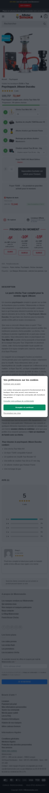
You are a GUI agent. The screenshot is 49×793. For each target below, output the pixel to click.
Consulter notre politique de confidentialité (19, 401)
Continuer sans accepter (12, 384)
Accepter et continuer (24, 407)
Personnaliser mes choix (12, 413)
